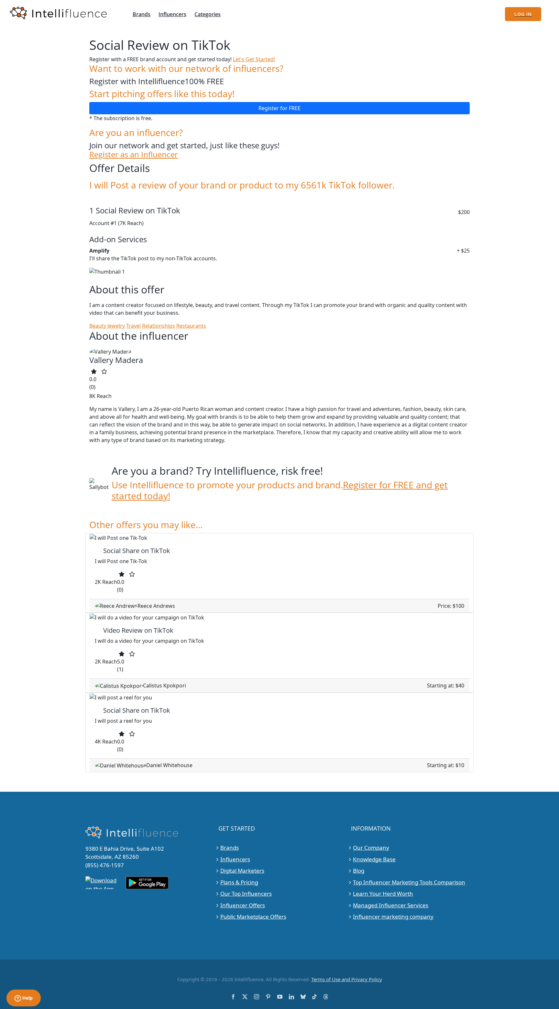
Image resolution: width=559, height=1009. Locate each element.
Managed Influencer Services (390, 905)
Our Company (371, 847)
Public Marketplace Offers (253, 916)
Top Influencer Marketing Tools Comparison (409, 882)
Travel (133, 325)
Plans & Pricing (239, 882)
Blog (358, 870)
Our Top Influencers (246, 893)
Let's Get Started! (254, 59)
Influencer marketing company (393, 916)
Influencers (235, 859)
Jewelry (116, 325)
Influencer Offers (242, 905)
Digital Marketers (242, 870)
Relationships (158, 325)
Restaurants (191, 325)
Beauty (97, 325)
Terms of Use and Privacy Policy (346, 979)
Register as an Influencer (133, 154)
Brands (229, 847)
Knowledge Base (374, 859)
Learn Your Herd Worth (383, 893)
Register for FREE (279, 108)
